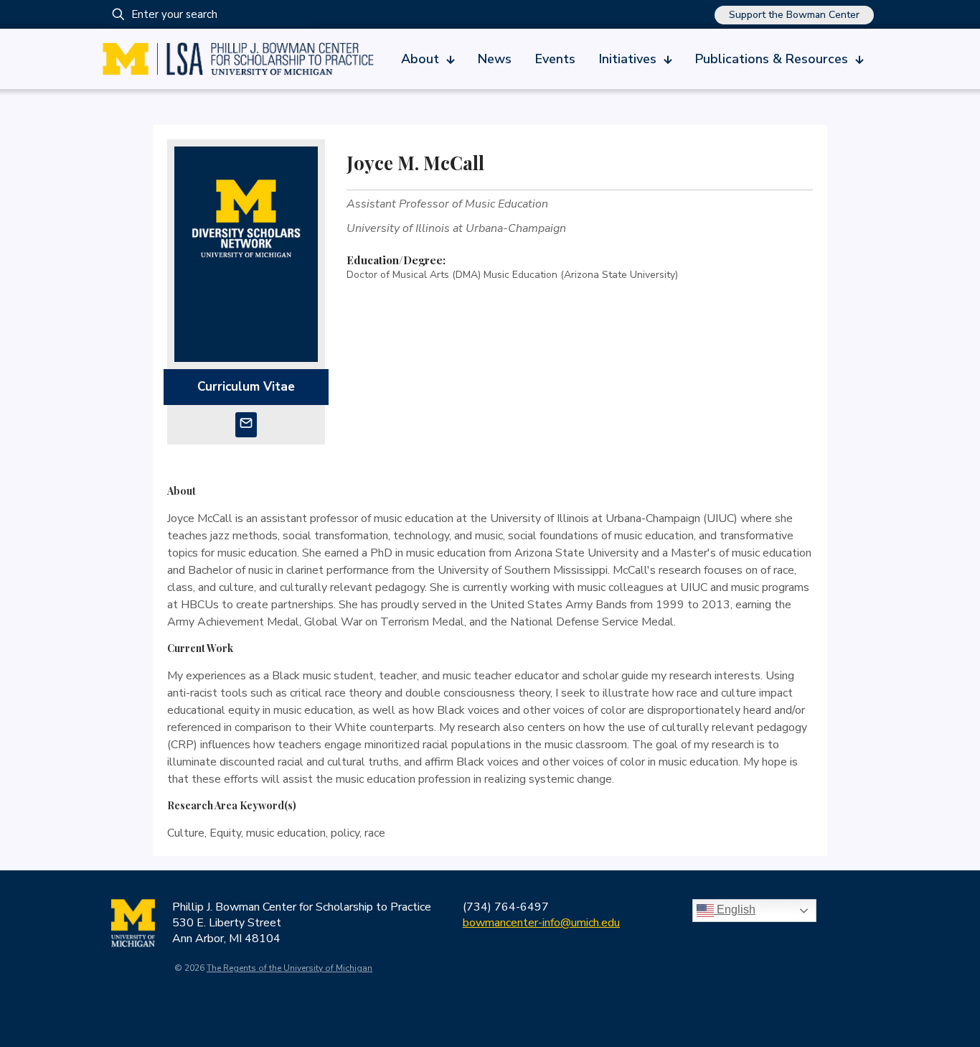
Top (945, 1012)
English (734, 909)
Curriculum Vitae (246, 386)
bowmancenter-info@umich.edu (541, 923)
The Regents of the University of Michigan (289, 968)
